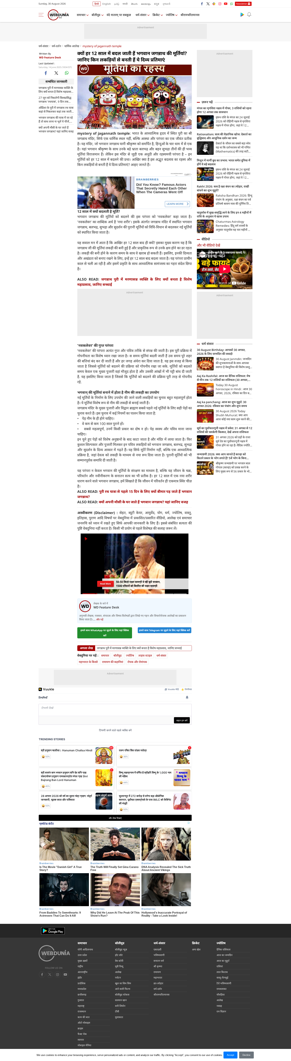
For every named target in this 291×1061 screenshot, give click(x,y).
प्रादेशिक (82, 983)
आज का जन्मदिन (224, 955)
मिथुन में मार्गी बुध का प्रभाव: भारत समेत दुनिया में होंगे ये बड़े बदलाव (223, 162)
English (106, 3)
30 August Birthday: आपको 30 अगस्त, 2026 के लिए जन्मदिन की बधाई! (221, 352)
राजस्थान (82, 1011)
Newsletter (241, 3)
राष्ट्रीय (80, 966)
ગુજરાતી (166, 3)
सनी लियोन (120, 1005)
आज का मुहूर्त (223, 960)
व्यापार (81, 1039)
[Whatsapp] (231, 3)
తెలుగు (134, 3)
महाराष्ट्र (81, 1005)
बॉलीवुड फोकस (122, 994)
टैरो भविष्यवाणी (224, 983)
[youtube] (225, 3)
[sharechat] (213, 3)
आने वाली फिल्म (122, 988)
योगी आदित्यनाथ (85, 949)
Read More (105, 583)
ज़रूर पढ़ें (207, 102)
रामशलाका (222, 988)
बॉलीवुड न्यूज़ (121, 949)
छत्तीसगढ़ (82, 994)
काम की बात (84, 1017)
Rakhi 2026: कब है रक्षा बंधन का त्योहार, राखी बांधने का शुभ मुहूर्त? (223, 188)
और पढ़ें (99, 619)
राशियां (220, 966)
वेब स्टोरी (119, 960)
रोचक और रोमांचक (137, 662)
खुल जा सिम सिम (123, 983)
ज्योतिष (170, 15)
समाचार (81, 15)
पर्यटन (118, 977)
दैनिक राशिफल (223, 949)
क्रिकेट (156, 15)
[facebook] (202, 3)
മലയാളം (146, 3)
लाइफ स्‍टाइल (145, 655)
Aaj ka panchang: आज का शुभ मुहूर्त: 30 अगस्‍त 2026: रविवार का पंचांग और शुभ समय (222, 404)
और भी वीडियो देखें (208, 245)
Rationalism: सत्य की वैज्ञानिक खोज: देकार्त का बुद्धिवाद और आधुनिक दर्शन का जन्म (224, 136)
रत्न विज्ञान (221, 1011)
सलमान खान (121, 1000)
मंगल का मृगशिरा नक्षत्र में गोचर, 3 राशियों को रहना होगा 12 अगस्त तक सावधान (224, 110)
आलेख (118, 972)
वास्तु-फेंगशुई (222, 977)
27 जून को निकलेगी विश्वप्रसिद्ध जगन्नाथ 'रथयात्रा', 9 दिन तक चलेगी (55, 99)
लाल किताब (222, 972)
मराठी (125, 3)
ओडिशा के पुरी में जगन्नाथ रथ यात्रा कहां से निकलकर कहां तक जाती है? (56, 109)
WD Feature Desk (50, 57)
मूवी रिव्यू (119, 966)
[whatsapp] (67, 73)
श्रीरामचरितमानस (190, 15)
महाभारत (158, 977)
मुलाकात (119, 1017)
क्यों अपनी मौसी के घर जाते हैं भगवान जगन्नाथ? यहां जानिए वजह (56, 129)
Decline (246, 1055)
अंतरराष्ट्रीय (82, 972)
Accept (230, 1055)
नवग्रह (219, 1005)
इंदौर (80, 977)
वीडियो (206, 239)
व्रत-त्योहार (158, 983)
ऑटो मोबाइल (84, 1022)
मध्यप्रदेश (82, 988)
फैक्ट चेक (82, 1034)
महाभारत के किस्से (88, 662)
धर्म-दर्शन (56, 46)
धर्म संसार (208, 343)
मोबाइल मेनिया (84, 1045)
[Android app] (53, 930)
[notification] (249, 14)
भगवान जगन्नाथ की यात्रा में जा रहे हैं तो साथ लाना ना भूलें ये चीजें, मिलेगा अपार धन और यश (56, 119)
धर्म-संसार (141, 15)
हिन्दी (96, 3)
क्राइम (80, 1028)
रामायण (157, 972)
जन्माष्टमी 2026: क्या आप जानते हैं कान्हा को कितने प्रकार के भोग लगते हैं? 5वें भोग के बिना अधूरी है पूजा (221, 456)
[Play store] (242, 14)
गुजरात (81, 1000)
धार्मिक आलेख (71, 46)
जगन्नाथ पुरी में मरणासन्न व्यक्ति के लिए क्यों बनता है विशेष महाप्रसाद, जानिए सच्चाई (56, 89)
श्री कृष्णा (158, 966)
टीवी (117, 1011)
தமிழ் (116, 3)
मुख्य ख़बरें (82, 960)
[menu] (42, 14)
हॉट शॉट (119, 955)
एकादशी (157, 949)
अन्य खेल (196, 949)
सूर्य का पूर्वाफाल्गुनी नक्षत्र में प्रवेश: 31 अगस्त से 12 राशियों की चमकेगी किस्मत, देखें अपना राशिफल (224, 430)
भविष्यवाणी (159, 955)
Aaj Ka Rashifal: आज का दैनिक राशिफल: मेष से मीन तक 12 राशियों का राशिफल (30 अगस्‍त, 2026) (223, 378)
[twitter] (208, 3)
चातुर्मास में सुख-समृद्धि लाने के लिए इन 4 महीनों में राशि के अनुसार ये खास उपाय (224, 214)
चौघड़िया (221, 994)
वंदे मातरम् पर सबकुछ (119, 15)
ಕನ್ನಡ (156, 3)
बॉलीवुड (96, 15)
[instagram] (219, 3)
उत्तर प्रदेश (82, 955)
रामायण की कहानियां (112, 662)
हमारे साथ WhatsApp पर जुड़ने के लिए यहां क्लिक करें (104, 633)
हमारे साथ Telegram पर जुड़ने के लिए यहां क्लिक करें (164, 630)
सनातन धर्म (159, 960)
